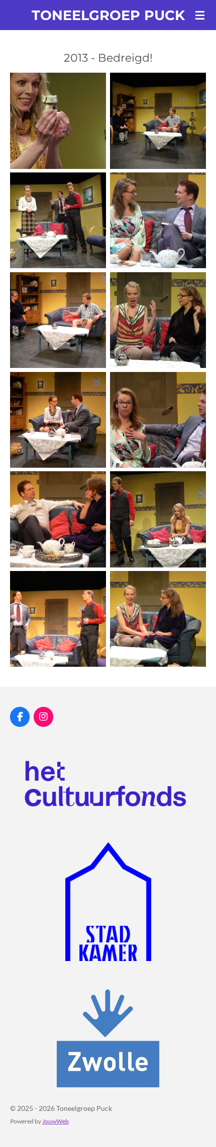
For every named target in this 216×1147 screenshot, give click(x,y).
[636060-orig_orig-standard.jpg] (58, 121)
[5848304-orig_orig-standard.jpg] (158, 320)
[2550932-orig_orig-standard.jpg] (58, 220)
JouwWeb (55, 1120)
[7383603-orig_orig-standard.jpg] (158, 420)
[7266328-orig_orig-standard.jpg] (58, 420)
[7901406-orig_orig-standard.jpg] (158, 519)
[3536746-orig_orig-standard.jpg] (58, 320)
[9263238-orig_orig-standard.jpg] (158, 619)
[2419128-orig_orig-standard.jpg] (158, 121)
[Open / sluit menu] (200, 15)
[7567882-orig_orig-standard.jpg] (58, 519)
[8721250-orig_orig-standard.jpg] (58, 619)
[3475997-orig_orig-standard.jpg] (158, 220)
